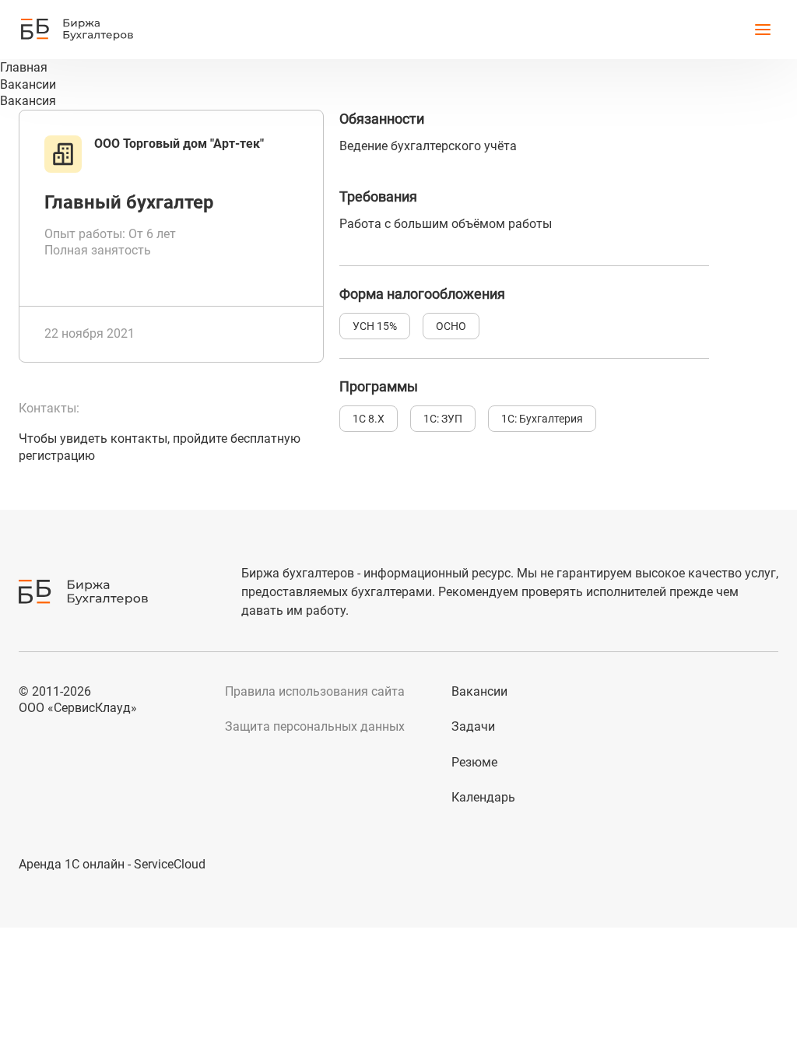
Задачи (473, 726)
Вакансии (479, 691)
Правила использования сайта (315, 691)
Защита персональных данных (315, 726)
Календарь (483, 797)
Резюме (474, 762)
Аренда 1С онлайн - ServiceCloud (112, 864)
